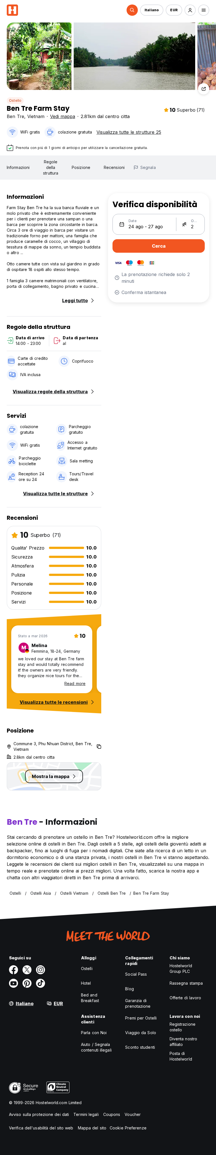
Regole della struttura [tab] (50, 167)
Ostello (15, 100)
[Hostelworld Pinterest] (27, 983)
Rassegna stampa (186, 983)
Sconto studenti (140, 1047)
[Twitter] (27, 969)
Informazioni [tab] (18, 167)
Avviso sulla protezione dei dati (39, 1114)
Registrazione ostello (182, 1027)
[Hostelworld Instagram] (40, 969)
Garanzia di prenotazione (137, 1003)
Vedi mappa (62, 116)
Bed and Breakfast (90, 998)
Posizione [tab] (81, 167)
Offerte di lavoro (185, 997)
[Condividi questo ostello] (203, 88)
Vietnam (35, 116)
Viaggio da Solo (140, 1032)
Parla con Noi (94, 1032)
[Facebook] (13, 969)
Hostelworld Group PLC (181, 968)
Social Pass (136, 974)
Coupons (111, 1114)
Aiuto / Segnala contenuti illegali (96, 1047)
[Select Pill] (132, 10)
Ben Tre (15, 116)
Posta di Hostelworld (181, 1056)
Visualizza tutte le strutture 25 (128, 132)
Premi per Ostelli (141, 1018)
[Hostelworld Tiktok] (40, 983)
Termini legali (85, 1114)
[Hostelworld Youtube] (13, 983)
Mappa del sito (92, 1127)
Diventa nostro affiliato (183, 1041)
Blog (129, 988)
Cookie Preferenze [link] (128, 1127)
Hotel (86, 983)
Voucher (133, 1114)
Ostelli (87, 968)
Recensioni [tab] (114, 167)
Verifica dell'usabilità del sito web (41, 1127)
